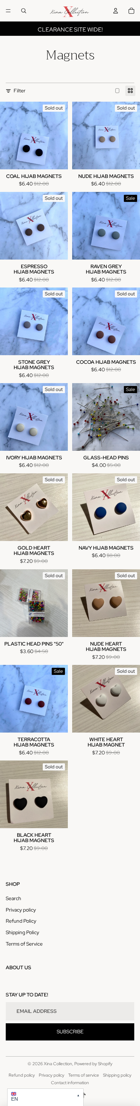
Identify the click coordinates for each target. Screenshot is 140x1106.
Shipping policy (117, 1075)
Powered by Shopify (93, 1064)
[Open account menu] (115, 11)
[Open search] (24, 11)
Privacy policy (21, 910)
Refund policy (22, 1075)
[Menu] (8, 11)
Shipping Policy (22, 932)
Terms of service (83, 1075)
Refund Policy (21, 921)
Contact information (70, 1083)
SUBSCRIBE (70, 1031)
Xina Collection (58, 1064)
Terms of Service (24, 944)
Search (13, 898)
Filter (19, 90)
